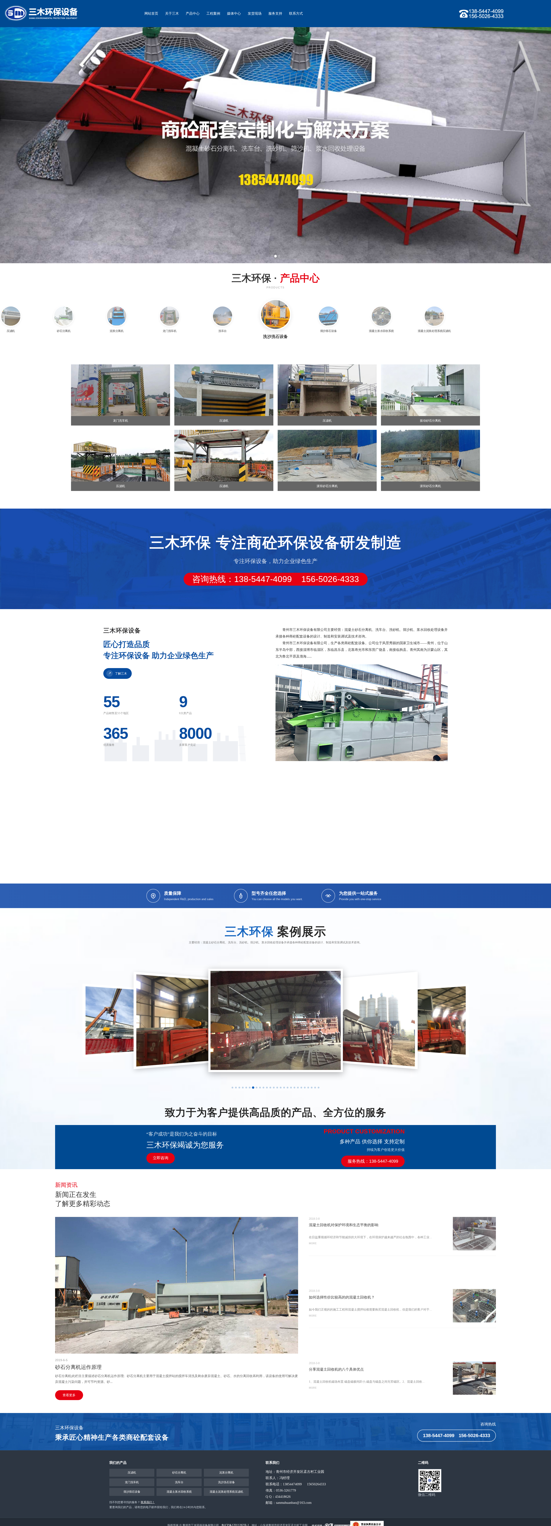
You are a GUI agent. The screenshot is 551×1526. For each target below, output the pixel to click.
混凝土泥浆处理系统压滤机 (226, 1491)
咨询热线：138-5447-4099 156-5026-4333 (275, 579)
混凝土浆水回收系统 (179, 1491)
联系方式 (296, 13)
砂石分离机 (179, 1472)
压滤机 (132, 1472)
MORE (313, 1243)
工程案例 (213, 13)
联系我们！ (148, 1502)
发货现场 (255, 13)
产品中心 (193, 13)
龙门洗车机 (132, 1482)
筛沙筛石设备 (132, 1491)
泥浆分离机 (226, 1472)
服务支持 (275, 13)
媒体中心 (234, 13)
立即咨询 (160, 1158)
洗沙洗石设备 (226, 1482)
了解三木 (117, 673)
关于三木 (172, 13)
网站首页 (151, 13)
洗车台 (179, 1482)
